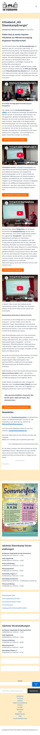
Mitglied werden (20, 714)
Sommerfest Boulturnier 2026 (11, 602)
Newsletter (20, 709)
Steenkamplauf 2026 (8, 595)
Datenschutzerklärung (20, 703)
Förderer (20, 705)
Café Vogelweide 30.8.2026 (11, 598)
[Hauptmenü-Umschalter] (36, 6)
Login (20, 712)
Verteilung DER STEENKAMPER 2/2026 (14, 608)
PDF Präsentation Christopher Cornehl (15, 195)
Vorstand (20, 698)
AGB (20, 716)
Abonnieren (34, 691)
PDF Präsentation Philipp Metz (13, 270)
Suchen (20, 681)
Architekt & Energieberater (24, 167)
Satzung (20, 700)
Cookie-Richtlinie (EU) (20, 718)
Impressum (20, 696)
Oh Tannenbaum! (7, 605)
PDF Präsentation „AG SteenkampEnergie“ (16, 407)
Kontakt (20, 707)
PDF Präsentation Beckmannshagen (14, 139)
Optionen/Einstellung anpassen (12, 424)
